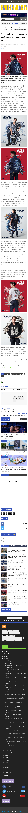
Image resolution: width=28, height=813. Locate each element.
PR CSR (19, 27)
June (6, 760)
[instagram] (20, 1)
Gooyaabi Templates (21, 811)
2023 (5, 658)
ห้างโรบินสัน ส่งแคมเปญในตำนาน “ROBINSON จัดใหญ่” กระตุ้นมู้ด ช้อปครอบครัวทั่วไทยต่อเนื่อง (17, 550)
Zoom (24, 27)
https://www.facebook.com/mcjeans (13, 367)
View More (24, 419)
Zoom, (5, 46)
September (8, 752)
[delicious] (22, 1)
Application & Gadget (8, 638)
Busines (5, 640)
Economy (11, 633)
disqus (14, 475)
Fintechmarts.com (13, 809)
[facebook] (5, 1)
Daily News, (20, 44)
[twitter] (7, 1)
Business (9, 23)
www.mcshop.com (9, 364)
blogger (5, 475)
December (7, 661)
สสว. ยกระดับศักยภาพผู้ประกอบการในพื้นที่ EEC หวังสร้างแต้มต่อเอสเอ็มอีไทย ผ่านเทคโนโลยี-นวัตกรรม (17, 574)
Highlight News (14, 546)
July (6, 757)
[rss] (16, 1)
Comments (23, 545)
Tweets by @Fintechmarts (7, 613)
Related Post (5, 419)
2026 (5, 651)
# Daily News (14, 374)
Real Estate (19, 638)
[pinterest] (9, 1)
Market (18, 633)
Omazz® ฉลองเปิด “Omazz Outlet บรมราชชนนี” (13, 452)
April (6, 765)
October (7, 750)
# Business (7, 374)
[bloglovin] (11, 1)
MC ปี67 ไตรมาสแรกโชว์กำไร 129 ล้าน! (14, 731)
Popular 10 (5, 545)
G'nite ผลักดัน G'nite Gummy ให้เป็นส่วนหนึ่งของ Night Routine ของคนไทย (13, 435)
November (7, 663)
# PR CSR (21, 374)
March (6, 767)
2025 (5, 653)
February (7, 769)
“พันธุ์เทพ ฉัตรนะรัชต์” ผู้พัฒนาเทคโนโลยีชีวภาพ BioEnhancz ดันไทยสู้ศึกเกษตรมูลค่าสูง (17, 568)
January (7, 772)
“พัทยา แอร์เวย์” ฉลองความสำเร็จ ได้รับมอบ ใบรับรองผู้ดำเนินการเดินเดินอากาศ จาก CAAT (17, 556)
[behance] (18, 1)
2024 (5, 656)
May (6, 762)
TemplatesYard (5, 811)
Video (13, 640)
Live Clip (19, 640)
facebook (22, 475)
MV (9, 640)
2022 (5, 775)
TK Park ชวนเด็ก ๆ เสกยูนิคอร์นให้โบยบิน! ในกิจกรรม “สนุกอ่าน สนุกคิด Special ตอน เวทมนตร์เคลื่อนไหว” (13, 468)
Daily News (13, 27)
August (7, 755)
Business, (15, 44)
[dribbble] (14, 1)
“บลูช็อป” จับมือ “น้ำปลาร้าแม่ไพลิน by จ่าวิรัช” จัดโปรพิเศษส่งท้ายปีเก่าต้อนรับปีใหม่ (17, 598)
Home (2, 27)
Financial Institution (8, 635)
